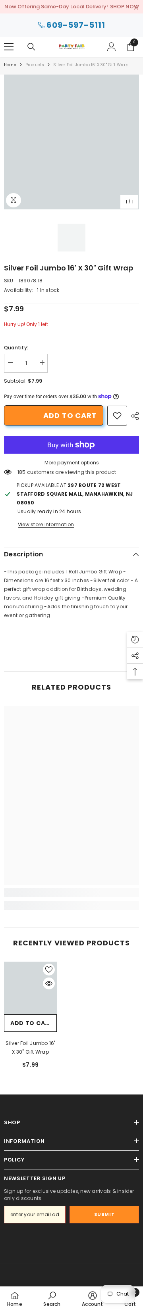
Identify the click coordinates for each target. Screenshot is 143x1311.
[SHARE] (133, 416)
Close (136, 8)
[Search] (31, 47)
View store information (46, 524)
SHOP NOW (124, 6)
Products (34, 65)
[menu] (9, 47)
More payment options (71, 462)
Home (10, 65)
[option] (71, 142)
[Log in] (111, 46)
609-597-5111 (75, 25)
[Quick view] (49, 983)
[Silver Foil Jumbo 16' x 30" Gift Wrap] (30, 988)
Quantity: (16, 347)
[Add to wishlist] (49, 970)
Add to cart (70, 415)
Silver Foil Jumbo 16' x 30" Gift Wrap (30, 1047)
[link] (117, 416)
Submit (104, 1214)
